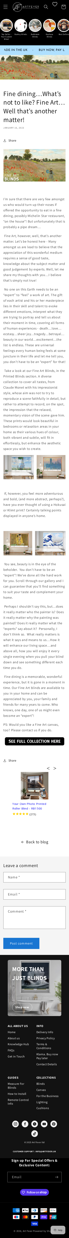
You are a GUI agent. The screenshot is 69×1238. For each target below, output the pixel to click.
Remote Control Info (18, 1102)
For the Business (47, 1096)
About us (14, 1038)
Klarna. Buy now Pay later (47, 1056)
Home (12, 1032)
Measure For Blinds (16, 1086)
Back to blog (37, 841)
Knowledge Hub (18, 1044)
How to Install (17, 1094)
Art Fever (28, 1231)
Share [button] (12, 140)
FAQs (11, 1050)
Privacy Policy (45, 1038)
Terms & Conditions (43, 1046)
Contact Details (46, 1064)
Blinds (40, 1084)
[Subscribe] (56, 1177)
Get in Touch (16, 1056)
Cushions (42, 1108)
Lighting (42, 1102)
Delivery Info (44, 1032)
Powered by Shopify (44, 1231)
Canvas (41, 1090)
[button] (5, 7)
